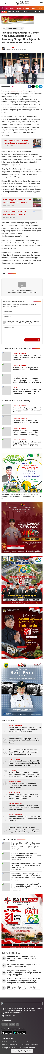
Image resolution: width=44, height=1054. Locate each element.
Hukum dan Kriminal (13, 8)
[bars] (41, 4)
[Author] (3, 48)
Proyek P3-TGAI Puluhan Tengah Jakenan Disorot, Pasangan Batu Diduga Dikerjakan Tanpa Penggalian (27, 380)
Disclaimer (34, 1044)
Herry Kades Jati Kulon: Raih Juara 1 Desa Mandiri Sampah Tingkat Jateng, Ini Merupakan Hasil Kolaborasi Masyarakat (26, 887)
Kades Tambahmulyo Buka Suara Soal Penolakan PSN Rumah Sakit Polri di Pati (15, 141)
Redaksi (30, 1042)
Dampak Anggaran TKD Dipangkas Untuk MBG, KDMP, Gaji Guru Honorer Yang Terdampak (23, 785)
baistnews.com (16, 91)
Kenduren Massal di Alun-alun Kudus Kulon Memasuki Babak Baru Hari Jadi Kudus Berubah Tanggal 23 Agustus (26, 845)
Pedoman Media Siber (9, 1044)
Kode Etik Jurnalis (19, 1042)
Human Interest (29, 8)
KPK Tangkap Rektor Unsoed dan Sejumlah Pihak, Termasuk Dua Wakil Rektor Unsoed (23, 988)
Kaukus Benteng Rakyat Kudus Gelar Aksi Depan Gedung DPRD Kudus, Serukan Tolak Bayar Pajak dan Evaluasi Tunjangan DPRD (25, 730)
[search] (2, 3)
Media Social (6, 1042)
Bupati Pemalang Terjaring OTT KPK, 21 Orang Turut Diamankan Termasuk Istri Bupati (24, 741)
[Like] (13, 1051)
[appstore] (7, 1034)
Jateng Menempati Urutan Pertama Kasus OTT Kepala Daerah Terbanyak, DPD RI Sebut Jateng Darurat (23, 752)
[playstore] (19, 1034)
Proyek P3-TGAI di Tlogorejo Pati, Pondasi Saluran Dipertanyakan (26, 369)
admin (8, 48)
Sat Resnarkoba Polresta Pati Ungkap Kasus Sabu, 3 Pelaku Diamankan (14, 213)
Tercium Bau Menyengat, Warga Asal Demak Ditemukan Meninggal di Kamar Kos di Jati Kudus (24, 808)
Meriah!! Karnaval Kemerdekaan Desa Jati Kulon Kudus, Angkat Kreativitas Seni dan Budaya (26, 865)
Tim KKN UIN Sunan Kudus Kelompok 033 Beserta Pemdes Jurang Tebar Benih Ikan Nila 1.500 (25, 819)
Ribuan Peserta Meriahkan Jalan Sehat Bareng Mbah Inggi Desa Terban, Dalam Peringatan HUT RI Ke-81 (24, 796)
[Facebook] (29, 86)
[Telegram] (41, 86)
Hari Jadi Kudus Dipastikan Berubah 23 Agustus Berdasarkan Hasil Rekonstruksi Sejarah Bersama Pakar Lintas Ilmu (24, 763)
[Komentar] (19, 1051)
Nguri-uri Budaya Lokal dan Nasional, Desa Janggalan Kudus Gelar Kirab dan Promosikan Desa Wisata (26, 855)
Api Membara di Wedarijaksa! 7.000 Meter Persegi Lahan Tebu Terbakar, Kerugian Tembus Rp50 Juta (27, 391)
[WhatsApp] (37, 86)
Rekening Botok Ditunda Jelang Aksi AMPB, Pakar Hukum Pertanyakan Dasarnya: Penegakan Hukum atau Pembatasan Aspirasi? (27, 444)
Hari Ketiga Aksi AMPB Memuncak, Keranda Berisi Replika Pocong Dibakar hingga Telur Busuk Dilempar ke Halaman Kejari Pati (25, 830)
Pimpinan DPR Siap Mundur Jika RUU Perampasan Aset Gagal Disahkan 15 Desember (27, 357)
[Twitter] (33, 86)
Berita (15, 387)
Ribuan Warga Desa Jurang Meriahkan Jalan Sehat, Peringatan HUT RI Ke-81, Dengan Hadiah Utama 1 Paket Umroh (26, 876)
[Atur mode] (5, 3)
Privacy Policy (24, 1044)
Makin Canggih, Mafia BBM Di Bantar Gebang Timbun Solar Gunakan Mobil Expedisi (17, 201)
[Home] (2, 8)
